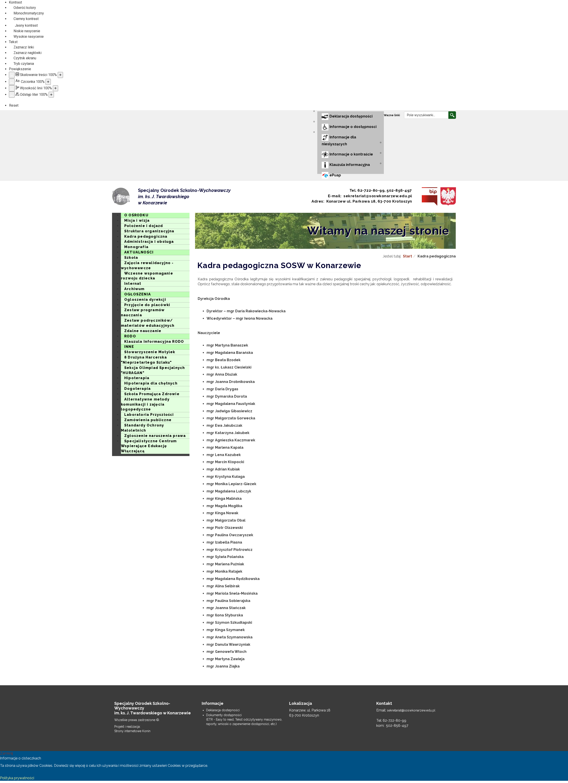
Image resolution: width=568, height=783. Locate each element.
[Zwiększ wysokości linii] (55, 88)
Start (407, 256)
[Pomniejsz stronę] (12, 75)
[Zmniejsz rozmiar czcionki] (12, 82)
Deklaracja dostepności (223, 710)
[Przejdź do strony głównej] (121, 196)
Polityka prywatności (17, 778)
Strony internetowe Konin (132, 731)
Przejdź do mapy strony (115, 114)
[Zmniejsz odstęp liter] (12, 95)
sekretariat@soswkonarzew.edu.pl (411, 710)
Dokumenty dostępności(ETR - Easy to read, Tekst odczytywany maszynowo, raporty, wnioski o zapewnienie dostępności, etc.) (244, 719)
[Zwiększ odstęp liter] (51, 95)
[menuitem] (392, 115)
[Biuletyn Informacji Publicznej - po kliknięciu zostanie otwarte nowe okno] (428, 196)
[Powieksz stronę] (60, 75)
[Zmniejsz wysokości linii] (12, 88)
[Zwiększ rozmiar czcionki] (48, 82)
